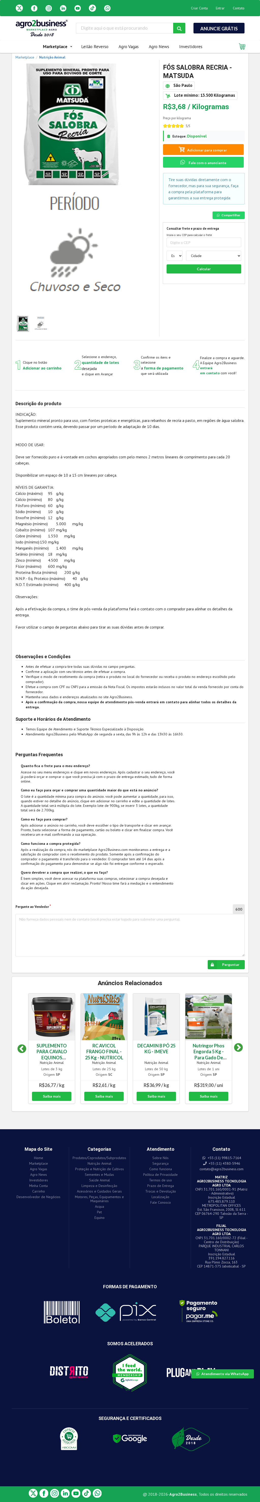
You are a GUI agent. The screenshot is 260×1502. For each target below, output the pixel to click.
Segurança (160, 1163)
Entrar (220, 8)
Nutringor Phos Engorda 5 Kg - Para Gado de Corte (208, 1054)
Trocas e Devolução (160, 1191)
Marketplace (38, 1163)
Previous (21, 1049)
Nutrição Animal (52, 1062)
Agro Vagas (129, 46)
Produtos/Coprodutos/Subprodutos (99, 1158)
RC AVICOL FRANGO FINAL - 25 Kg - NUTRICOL (104, 1051)
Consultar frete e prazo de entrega (193, 228)
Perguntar (230, 964)
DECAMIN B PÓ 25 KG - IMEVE (156, 1048)
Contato (239, 8)
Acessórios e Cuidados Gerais (99, 1191)
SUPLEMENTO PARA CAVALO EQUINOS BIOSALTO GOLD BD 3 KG (52, 1057)
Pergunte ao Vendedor (32, 907)
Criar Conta (199, 8)
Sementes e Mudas (99, 1174)
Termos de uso (160, 1180)
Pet (99, 1212)
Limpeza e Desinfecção (99, 1185)
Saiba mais (52, 1096)
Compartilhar (230, 215)
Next (234, 1049)
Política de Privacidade (160, 1174)
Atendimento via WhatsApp (225, 1374)
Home (38, 1158)
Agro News (159, 46)
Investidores (190, 46)
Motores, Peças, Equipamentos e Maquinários (99, 1199)
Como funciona (160, 1169)
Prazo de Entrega (160, 1185)
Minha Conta (38, 1185)
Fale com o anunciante (207, 163)
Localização (160, 1197)
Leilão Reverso (94, 46)
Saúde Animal (99, 1180)
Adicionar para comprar (207, 150)
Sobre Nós (160, 1158)
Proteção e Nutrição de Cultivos (99, 1169)
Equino (99, 1217)
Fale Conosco (160, 1202)
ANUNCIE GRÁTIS (219, 28)
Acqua (99, 1206)
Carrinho (38, 1191)
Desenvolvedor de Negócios (38, 1197)
